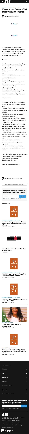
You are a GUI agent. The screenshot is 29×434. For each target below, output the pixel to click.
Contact (13, 425)
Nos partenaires (5, 422)
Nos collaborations (13, 422)
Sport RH (18, 220)
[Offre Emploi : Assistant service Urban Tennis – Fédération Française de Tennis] (14, 264)
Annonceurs (8, 420)
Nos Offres (4, 389)
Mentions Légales (20, 425)
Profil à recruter (5, 322)
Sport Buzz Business (6, 365)
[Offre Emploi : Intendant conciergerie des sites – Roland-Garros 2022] (14, 289)
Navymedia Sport (5, 418)
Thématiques (5, 377)
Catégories (4, 369)
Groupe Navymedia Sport (7, 394)
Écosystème (4, 381)
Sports (3, 373)
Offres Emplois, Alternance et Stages (9, 220)
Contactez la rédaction (6, 425)
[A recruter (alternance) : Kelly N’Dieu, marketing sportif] (14, 314)
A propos (3, 420)
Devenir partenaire (16, 420)
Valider (22, 196)
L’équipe (19, 422)
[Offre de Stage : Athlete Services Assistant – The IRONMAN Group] (14, 239)
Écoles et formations (7, 385)
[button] (2, 2)
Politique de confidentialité (7, 427)
